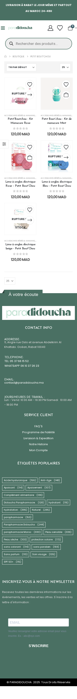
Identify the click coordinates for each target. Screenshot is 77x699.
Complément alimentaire (23, 495)
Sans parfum (16, 554)
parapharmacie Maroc (22, 532)
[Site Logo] (20, 28)
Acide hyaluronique (20, 480)
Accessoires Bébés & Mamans (19, 115)
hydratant (58, 502)
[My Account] (50, 28)
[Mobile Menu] (3, 28)
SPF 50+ (12, 561)
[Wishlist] (60, 28)
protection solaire (46, 539)
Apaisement (38, 487)
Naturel (41, 509)
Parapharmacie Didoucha (24, 524)
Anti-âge (50, 480)
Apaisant (13, 487)
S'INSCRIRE (39, 646)
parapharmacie (17, 517)
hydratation (15, 509)
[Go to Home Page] (5, 56)
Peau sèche (15, 539)
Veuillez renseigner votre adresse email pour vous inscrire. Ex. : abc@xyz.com (37, 633)
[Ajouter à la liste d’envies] (30, 84)
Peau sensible (58, 532)
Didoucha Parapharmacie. (24, 502)
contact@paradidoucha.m (23, 383)
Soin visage (43, 554)
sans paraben (46, 546)
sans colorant (16, 546)
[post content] (20, 93)
